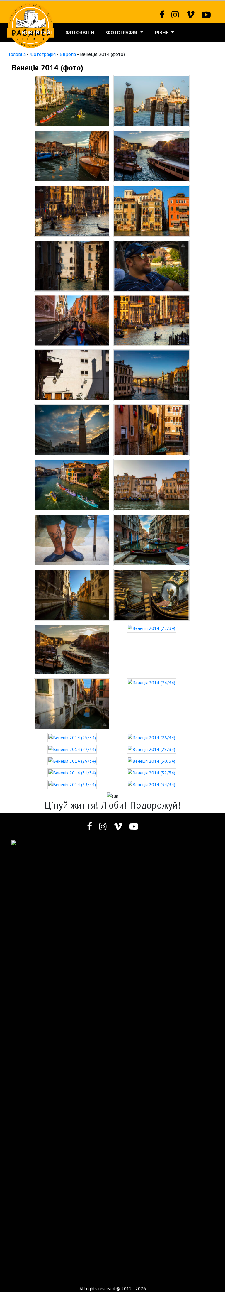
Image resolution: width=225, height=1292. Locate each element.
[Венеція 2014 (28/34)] (151, 749)
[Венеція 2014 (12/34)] (151, 375)
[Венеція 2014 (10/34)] (151, 320)
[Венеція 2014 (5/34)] (72, 210)
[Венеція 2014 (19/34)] (72, 594)
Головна (17, 54)
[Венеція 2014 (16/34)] (151, 484)
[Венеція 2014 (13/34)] (72, 429)
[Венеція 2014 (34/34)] (151, 784)
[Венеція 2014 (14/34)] (151, 429)
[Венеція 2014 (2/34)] (151, 100)
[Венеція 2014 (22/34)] (151, 627)
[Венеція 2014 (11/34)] (72, 375)
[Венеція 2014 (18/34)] (151, 539)
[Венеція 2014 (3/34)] (72, 155)
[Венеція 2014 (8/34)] (151, 265)
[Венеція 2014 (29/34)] (72, 760)
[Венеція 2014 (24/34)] (151, 682)
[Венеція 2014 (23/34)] (72, 704)
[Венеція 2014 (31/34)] (72, 772)
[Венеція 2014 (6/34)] (151, 210)
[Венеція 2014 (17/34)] (72, 539)
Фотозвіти (79, 32)
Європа (68, 54)
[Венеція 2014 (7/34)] (72, 265)
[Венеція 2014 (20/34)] (151, 594)
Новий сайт (38, 32)
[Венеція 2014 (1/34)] (72, 100)
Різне (162, 32)
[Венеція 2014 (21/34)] (72, 649)
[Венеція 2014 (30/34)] (151, 760)
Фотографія (122, 32)
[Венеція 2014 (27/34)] (72, 749)
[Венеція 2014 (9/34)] (72, 320)
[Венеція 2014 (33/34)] (72, 784)
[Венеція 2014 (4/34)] (151, 155)
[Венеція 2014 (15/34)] (72, 484)
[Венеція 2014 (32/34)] (151, 772)
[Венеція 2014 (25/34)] (72, 737)
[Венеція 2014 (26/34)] (151, 737)
